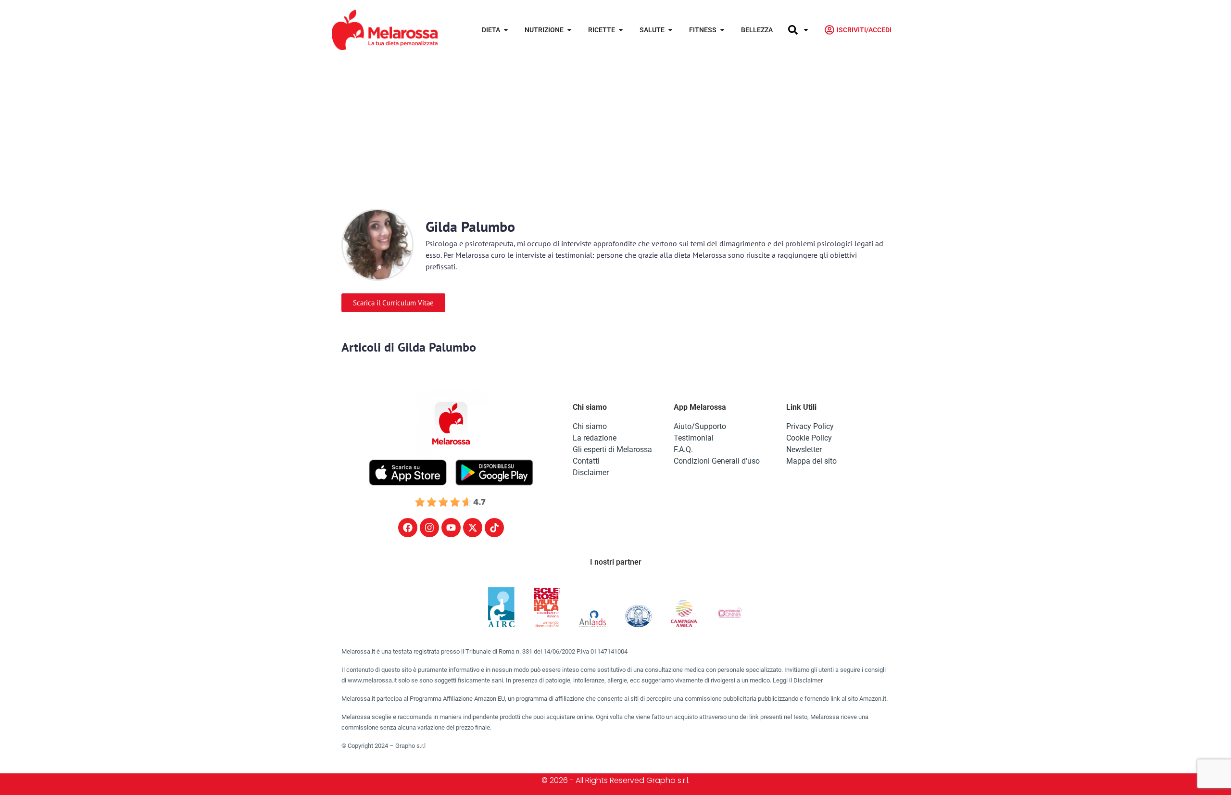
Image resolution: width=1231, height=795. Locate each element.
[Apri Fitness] (722, 30)
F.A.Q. (683, 449)
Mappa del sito (811, 461)
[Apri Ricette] (620, 30)
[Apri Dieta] (505, 30)
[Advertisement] (615, 131)
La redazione (594, 437)
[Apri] (806, 30)
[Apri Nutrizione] (569, 30)
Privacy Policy (810, 426)
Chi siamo (590, 426)
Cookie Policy (809, 437)
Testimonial (694, 437)
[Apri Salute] (670, 30)
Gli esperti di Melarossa (612, 449)
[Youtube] (451, 527)
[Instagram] (429, 527)
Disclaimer (591, 472)
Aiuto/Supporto (700, 426)
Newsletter (804, 449)
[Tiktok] (494, 527)
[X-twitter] (472, 527)
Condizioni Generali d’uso (717, 461)
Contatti (586, 461)
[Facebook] (407, 527)
